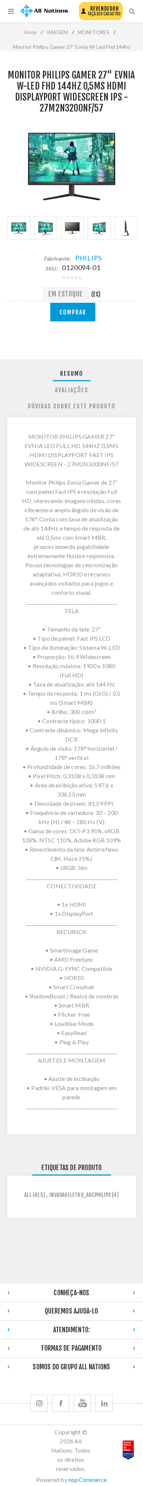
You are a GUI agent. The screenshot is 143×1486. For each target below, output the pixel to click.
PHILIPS (88, 258)
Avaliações (71, 390)
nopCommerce (88, 1479)
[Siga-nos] (39, 1403)
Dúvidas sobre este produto (71, 406)
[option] (19, 228)
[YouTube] (82, 1403)
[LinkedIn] (104, 1403)
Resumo (71, 373)
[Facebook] (60, 1403)
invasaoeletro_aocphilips (80, 1194)
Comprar (72, 312)
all (28, 1194)
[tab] (71, 374)
